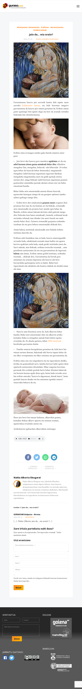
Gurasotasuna (56, 27)
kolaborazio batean (31, 105)
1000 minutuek (54, 341)
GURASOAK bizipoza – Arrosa (27, 514)
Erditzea (45, 27)
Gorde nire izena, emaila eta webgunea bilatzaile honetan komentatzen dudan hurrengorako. (40, 579)
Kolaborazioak (40, 30)
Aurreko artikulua (32, 467)
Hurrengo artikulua (50, 467)
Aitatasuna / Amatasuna (28, 27)
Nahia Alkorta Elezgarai (47, 39)
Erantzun (29, 517)
